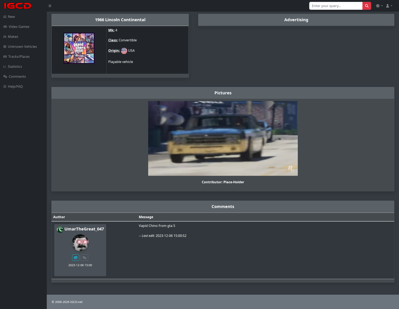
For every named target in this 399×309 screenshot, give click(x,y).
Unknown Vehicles (22, 46)
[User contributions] (75, 257)
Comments (17, 76)
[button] (379, 6)
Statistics (15, 66)
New (11, 16)
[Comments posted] (84, 257)
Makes (13, 36)
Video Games (19, 26)
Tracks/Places (19, 56)
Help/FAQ (15, 86)
